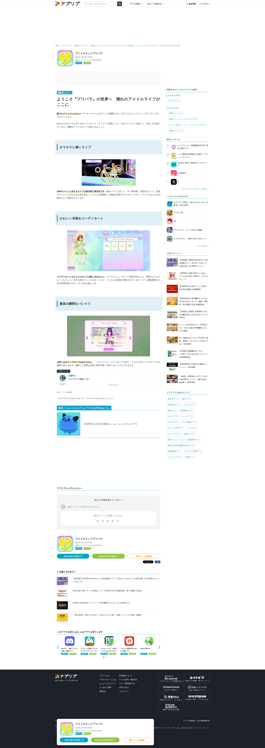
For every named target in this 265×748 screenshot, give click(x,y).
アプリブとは (104, 676)
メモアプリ (192, 428)
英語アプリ (172, 410)
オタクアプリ (174, 101)
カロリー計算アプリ (176, 428)
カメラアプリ (187, 416)
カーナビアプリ (174, 434)
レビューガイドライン (108, 683)
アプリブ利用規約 (189, 720)
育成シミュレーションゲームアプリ (105, 46)
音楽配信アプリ (186, 410)
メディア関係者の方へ (127, 683)
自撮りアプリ (189, 434)
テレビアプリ (173, 416)
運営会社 (103, 691)
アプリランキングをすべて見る (193, 189)
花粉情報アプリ (174, 451)
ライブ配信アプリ (189, 422)
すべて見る (201, 246)
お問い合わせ (124, 687)
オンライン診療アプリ (193, 451)
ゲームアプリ (66, 46)
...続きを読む (112, 385)
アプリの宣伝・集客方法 (128, 680)
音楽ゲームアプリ (176, 131)
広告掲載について (125, 676)
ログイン (206, 4)
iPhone (78, 63)
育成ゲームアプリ (81, 46)
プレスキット (124, 691)
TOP (57, 46)
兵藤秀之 (72, 376)
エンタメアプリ (174, 95)
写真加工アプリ (174, 405)
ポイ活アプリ (173, 422)
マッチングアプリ (175, 457)
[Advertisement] (108, 463)
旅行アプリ (186, 399)
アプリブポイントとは (108, 680)
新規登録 (192, 4)
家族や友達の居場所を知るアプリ (181, 445)
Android (87, 63)
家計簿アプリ (173, 399)
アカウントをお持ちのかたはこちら (86, 507)
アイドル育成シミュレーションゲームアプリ (140, 46)
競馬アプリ (190, 457)
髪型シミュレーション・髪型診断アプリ (184, 440)
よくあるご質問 (105, 687)
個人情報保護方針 (204, 720)
